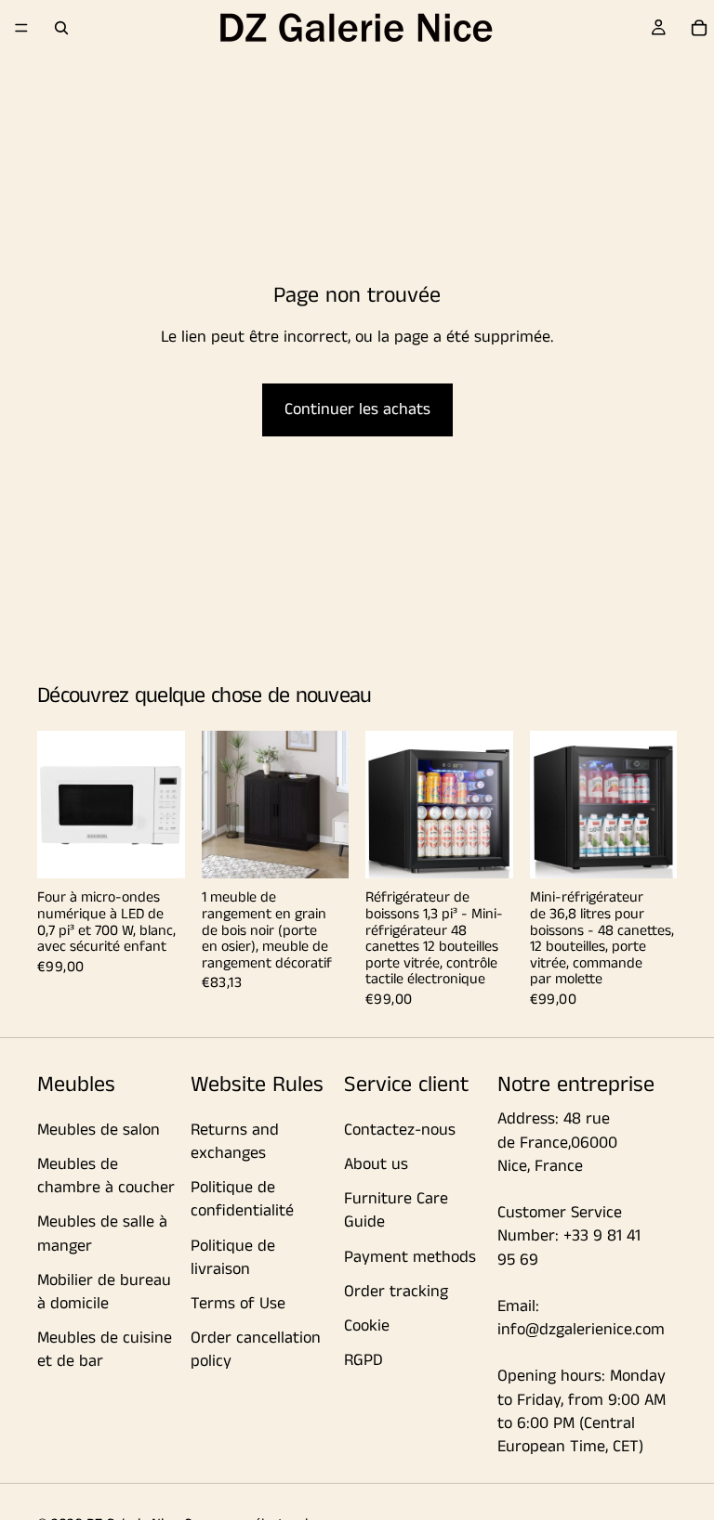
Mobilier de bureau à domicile (104, 1291)
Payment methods (410, 1256)
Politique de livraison (233, 1256)
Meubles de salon (98, 1130)
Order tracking (396, 1291)
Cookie (367, 1326)
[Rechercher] (61, 27)
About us (376, 1164)
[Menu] (21, 27)
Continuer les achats (357, 409)
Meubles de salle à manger (102, 1233)
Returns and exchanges (235, 1141)
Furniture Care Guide (396, 1210)
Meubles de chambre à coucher (106, 1176)
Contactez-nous (400, 1130)
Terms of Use (238, 1304)
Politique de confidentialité (242, 1199)
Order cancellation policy (256, 1349)
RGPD (363, 1360)
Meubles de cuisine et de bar (104, 1349)
